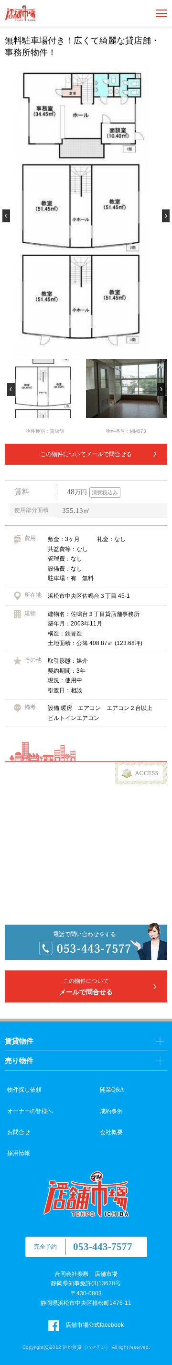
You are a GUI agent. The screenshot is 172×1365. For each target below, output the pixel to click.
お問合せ (18, 1132)
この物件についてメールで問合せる (86, 454)
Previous (6, 215)
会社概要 (111, 1132)
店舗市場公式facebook (94, 1325)
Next (166, 215)
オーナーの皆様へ (30, 1111)
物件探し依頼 (24, 1089)
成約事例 (111, 1111)
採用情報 (18, 1153)
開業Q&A (112, 1089)
